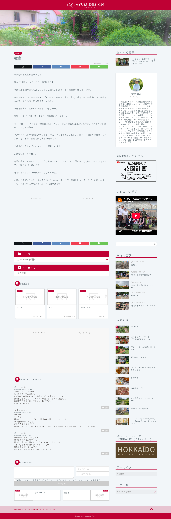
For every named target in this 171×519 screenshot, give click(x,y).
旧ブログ (18, 53)
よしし (17, 387)
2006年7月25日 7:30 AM (22, 412)
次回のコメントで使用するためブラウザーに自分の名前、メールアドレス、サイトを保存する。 (59, 480)
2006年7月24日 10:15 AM (23, 389)
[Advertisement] (35, 218)
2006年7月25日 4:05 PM (22, 435)
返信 (106, 408)
